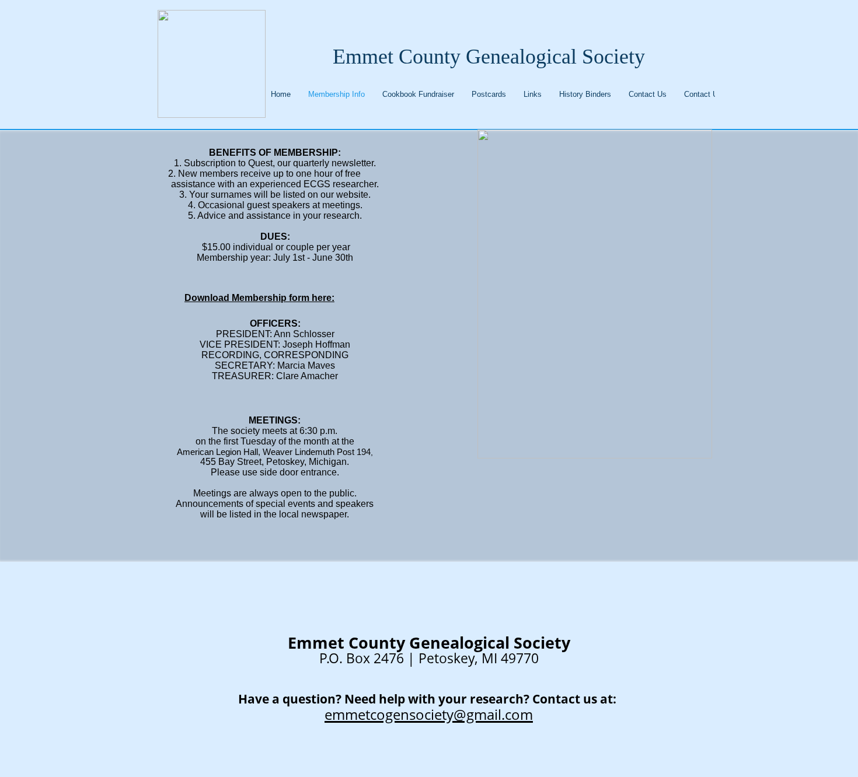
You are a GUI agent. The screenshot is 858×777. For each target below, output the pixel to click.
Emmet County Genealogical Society (489, 56)
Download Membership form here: (259, 298)
